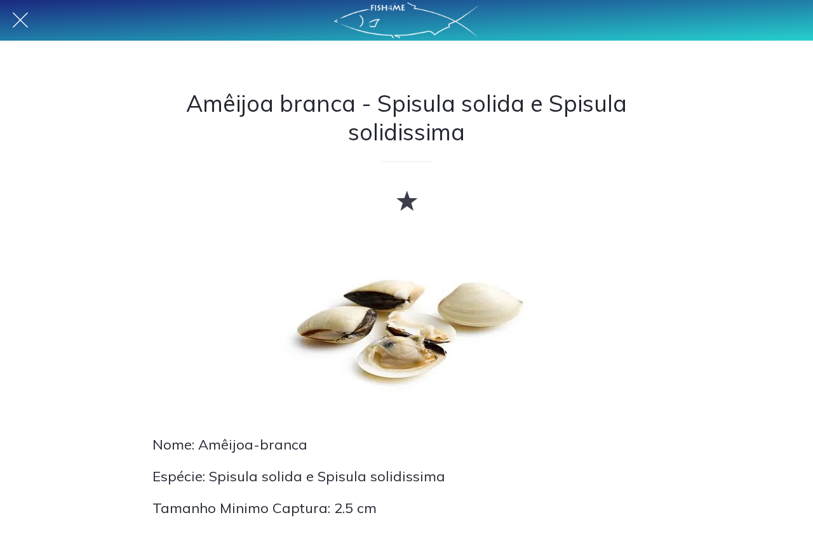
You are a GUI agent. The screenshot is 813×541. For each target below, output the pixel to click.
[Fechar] (20, 20)
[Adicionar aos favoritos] (406, 200)
